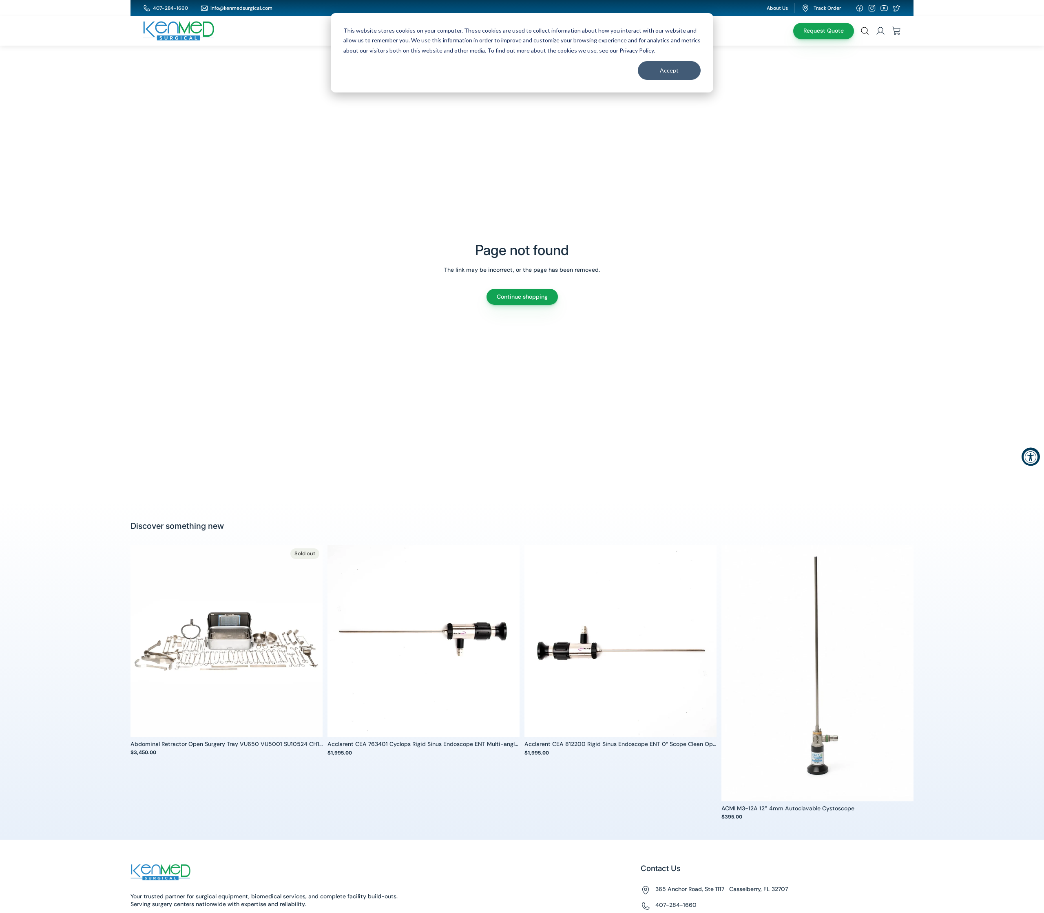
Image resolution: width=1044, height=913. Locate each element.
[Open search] (865, 31)
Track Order (827, 8)
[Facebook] (860, 8)
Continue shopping (522, 296)
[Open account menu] (880, 31)
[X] (896, 8)
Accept (669, 70)
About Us (777, 8)
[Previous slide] (142, 641)
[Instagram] (872, 8)
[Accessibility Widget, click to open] (1031, 456)
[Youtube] (884, 8)
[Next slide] (310, 641)
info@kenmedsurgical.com (241, 8)
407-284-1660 (170, 8)
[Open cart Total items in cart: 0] (896, 31)
